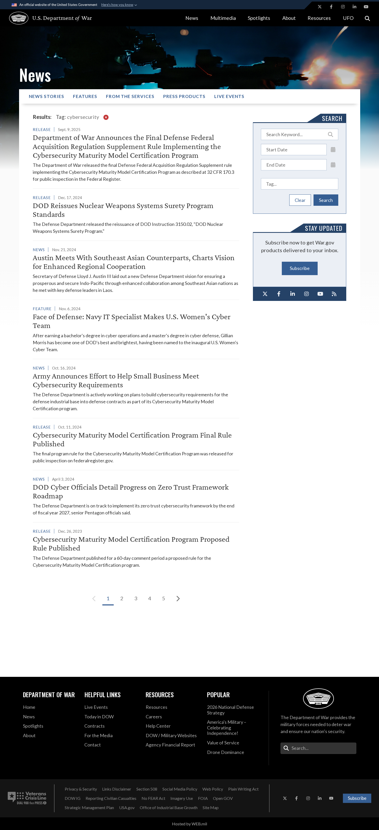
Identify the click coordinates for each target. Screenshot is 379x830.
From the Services (130, 96)
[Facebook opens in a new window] (331, 7)
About (289, 18)
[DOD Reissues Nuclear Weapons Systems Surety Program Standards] (136, 214)
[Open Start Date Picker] (333, 149)
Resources (319, 18)
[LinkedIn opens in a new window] (354, 7)
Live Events (229, 96)
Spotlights (259, 18)
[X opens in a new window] (320, 7)
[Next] (177, 598)
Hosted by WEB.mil (189, 823)
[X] (265, 294)
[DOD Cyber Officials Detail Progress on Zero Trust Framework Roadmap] (136, 495)
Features (85, 96)
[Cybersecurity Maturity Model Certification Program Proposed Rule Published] (136, 548)
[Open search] (367, 18)
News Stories (46, 96)
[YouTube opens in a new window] (366, 7)
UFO (348, 18)
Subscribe (300, 268)
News (191, 18)
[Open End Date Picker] (333, 164)
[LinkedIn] (293, 294)
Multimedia (223, 18)
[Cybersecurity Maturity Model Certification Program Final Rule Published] (136, 443)
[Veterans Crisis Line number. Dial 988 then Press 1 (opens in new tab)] (27, 798)
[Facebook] (279, 294)
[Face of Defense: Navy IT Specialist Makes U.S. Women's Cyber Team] (136, 329)
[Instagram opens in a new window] (343, 7)
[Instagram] (307, 294)
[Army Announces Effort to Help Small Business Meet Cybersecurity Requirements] (136, 388)
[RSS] (334, 294)
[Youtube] (320, 294)
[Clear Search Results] (106, 117)
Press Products (184, 96)
